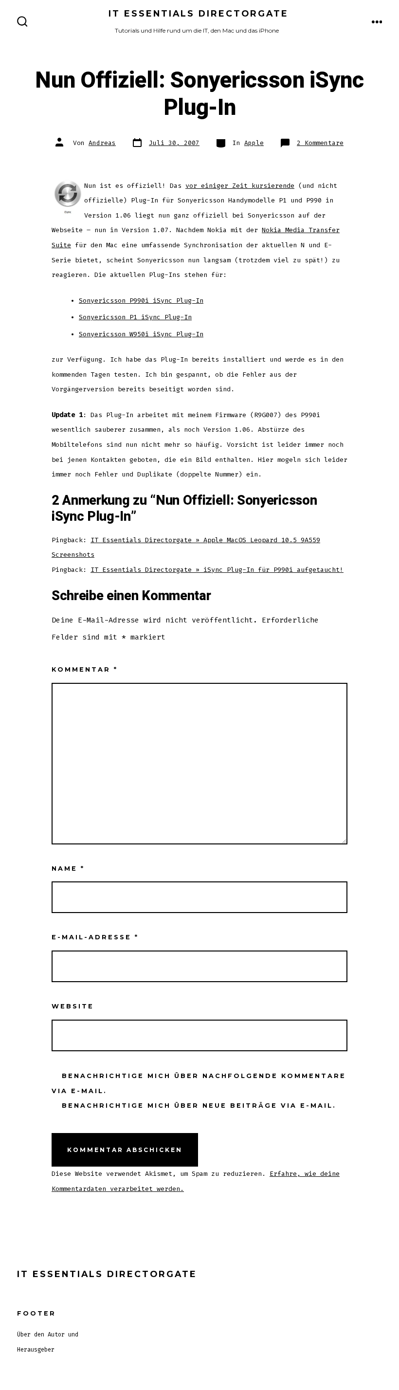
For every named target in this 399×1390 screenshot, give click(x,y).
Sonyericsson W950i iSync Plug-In (141, 334)
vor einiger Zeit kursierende (239, 186)
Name (68, 868)
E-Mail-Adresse (95, 937)
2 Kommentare (320, 143)
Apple (254, 143)
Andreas (102, 143)
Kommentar (85, 669)
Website (73, 1006)
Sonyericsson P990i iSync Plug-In (141, 300)
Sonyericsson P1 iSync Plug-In (135, 317)
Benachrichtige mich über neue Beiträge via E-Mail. (199, 1105)
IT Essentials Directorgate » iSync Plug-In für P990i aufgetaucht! (217, 570)
